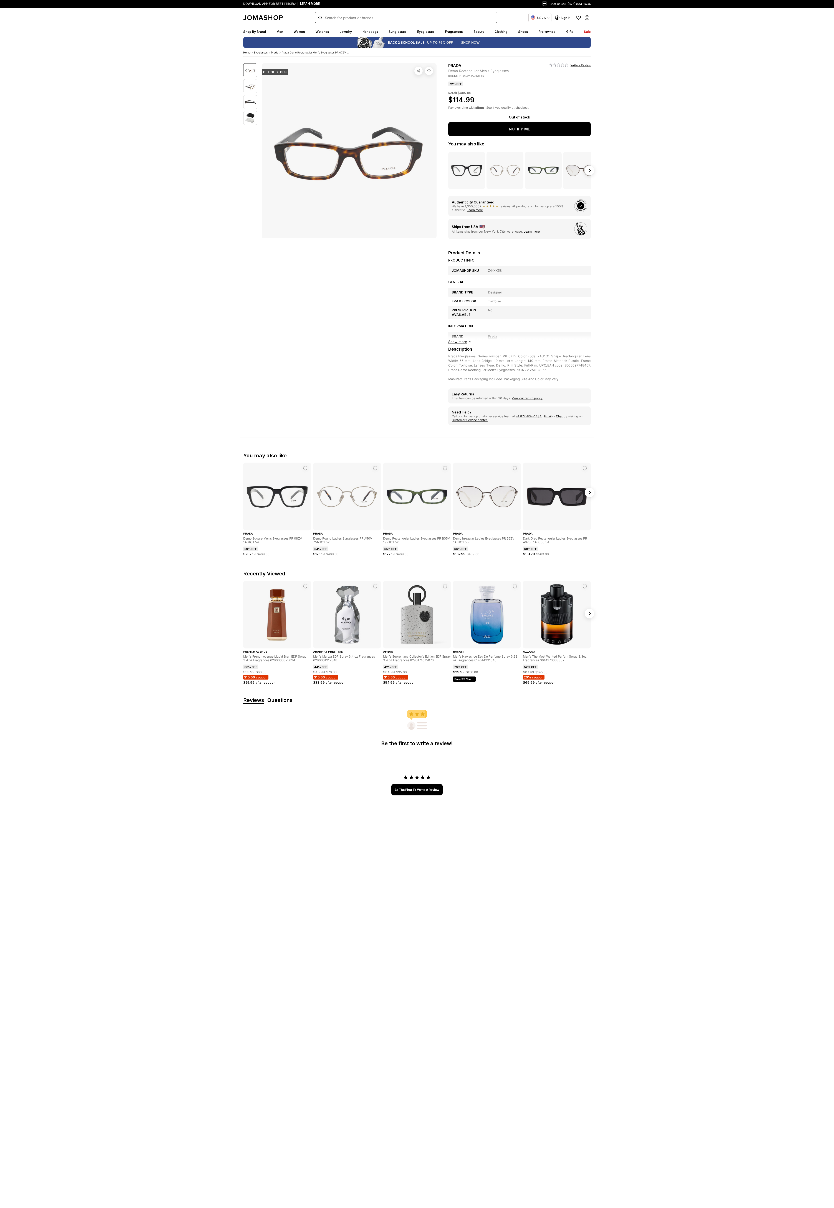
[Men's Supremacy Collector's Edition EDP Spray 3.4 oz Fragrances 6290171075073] (445, 586)
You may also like (466, 144)
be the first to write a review (417, 789)
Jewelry (345, 31)
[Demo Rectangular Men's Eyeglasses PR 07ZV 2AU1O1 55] (429, 71)
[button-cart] (587, 17)
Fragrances (454, 31)
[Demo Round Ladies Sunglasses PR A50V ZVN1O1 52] (375, 468)
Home (246, 52)
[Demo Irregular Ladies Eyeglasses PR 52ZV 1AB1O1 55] (515, 468)
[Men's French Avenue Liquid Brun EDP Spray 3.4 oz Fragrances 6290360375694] (305, 586)
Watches (322, 31)
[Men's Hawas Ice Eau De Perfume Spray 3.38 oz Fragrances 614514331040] (515, 586)
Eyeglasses (426, 31)
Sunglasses (398, 31)
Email (547, 416)
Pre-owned (547, 31)
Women (299, 31)
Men (279, 31)
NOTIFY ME (519, 129)
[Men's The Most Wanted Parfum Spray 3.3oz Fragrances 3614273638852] (585, 586)
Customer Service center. (470, 420)
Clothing (501, 31)
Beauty (478, 31)
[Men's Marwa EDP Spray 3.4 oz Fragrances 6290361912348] (375, 586)
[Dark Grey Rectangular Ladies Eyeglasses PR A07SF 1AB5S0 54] (585, 468)
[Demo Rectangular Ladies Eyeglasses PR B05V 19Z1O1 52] (445, 468)
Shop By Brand (254, 31)
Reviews (253, 700)
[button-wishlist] (578, 17)
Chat (559, 416)
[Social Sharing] (418, 71)
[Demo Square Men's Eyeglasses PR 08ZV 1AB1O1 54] (305, 468)
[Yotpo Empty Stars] (558, 65)
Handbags (370, 31)
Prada (274, 52)
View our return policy (527, 398)
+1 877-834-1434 (529, 416)
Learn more (475, 210)
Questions (280, 700)
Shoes (523, 31)
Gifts (569, 31)
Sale (587, 31)
